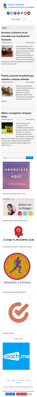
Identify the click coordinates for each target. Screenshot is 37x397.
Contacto (19, 382)
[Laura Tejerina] (18, 6)
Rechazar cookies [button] (21, 394)
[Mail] (28, 14)
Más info (29, 394)
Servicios (21, 380)
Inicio (9, 380)
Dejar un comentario (30, 42)
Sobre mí (14, 380)
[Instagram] (21, 14)
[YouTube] (25, 14)
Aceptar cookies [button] (10, 394)
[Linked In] (18, 14)
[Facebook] (8, 14)
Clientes (28, 380)
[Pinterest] (15, 14)
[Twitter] (11, 14)
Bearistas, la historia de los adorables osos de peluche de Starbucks (15, 36)
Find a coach (18, 339)
